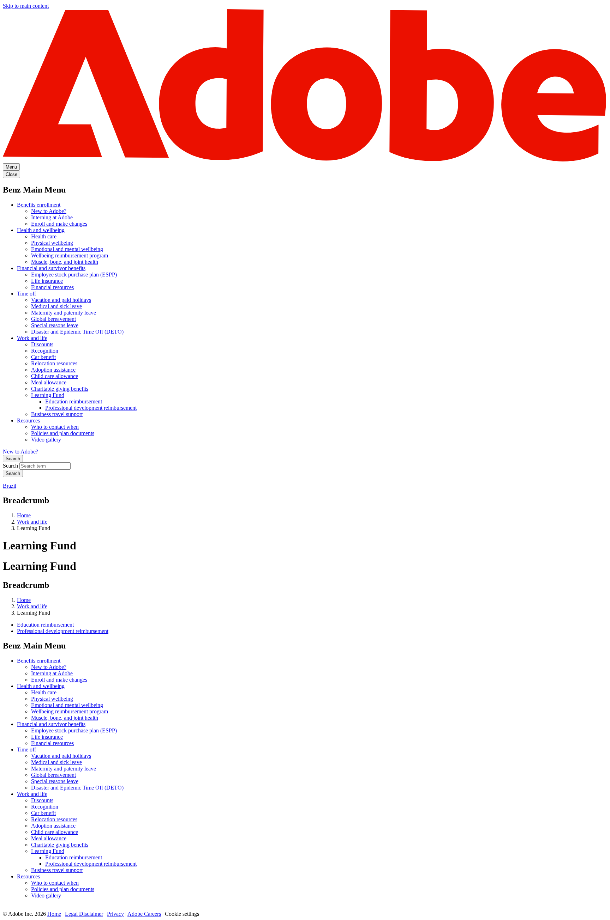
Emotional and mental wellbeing (67, 249)
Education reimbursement (73, 401)
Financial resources (52, 287)
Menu (11, 167)
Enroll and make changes (59, 224)
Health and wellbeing (41, 230)
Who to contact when (55, 427)
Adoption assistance (53, 370)
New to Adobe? (48, 211)
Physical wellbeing (52, 243)
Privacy (115, 914)
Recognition (44, 351)
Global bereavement (53, 319)
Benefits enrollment (38, 205)
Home (24, 515)
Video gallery (46, 440)
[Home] (305, 160)
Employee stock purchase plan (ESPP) (74, 275)
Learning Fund (47, 395)
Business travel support (57, 414)
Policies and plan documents (62, 433)
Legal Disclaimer (84, 914)
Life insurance (47, 281)
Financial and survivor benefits (51, 268)
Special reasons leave (54, 325)
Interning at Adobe (52, 217)
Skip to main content (26, 6)
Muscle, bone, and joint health (64, 262)
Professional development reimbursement (91, 408)
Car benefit (43, 357)
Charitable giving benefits (59, 389)
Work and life (32, 338)
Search (13, 458)
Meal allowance (48, 382)
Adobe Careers (144, 914)
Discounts (42, 344)
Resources (28, 421)
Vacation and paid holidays (61, 300)
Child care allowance (54, 376)
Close (11, 174)
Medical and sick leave (56, 306)
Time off (26, 294)
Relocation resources (54, 363)
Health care (43, 236)
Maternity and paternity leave (63, 313)
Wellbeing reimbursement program (69, 255)
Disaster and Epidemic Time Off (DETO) (77, 332)
